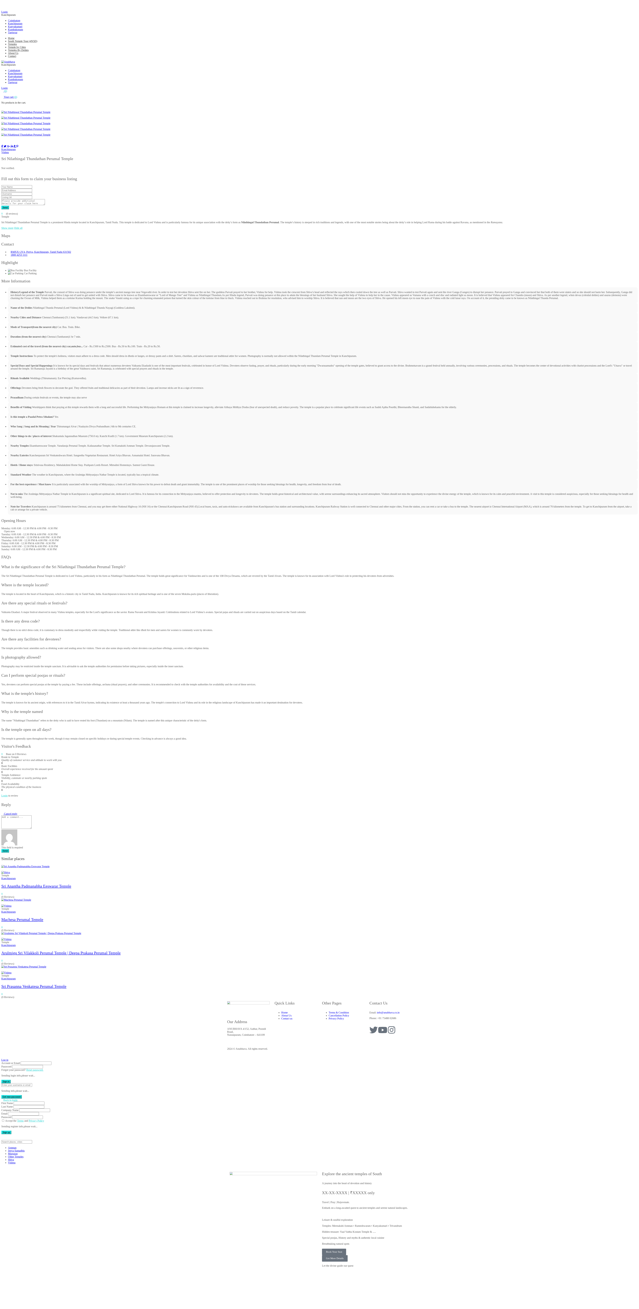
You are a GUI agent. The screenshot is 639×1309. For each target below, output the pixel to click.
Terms (20, 1120)
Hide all (18, 228)
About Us (13, 53)
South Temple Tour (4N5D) (22, 41)
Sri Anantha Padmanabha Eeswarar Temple (36, 886)
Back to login (10, 1100)
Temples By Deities (18, 50)
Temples (12, 44)
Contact (12, 56)
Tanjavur (12, 32)
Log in (4, 1060)
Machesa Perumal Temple (22, 919)
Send (5, 207)
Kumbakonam (15, 29)
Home (11, 38)
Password (6, 1066)
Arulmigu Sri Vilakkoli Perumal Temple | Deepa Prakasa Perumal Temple (61, 953)
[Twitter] (373, 1030)
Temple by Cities (17, 47)
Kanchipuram (15, 23)
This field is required (12, 847)
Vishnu (5, 152)
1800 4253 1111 (19, 254)
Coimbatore (14, 20)
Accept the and (24, 1120)
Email (4, 1113)
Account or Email (10, 1063)
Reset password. (34, 1069)
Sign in (6, 1081)
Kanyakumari (15, 26)
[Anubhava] (8, 61)
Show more (7, 228)
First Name (7, 1103)
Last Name (7, 1106)
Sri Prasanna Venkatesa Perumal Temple (33, 986)
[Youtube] (382, 1030)
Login (4, 11)
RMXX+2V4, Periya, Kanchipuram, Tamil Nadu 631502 (41, 251)
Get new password (11, 1097)
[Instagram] (391, 1030)
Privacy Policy (36, 1120)
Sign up (6, 1132)
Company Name (10, 1110)
